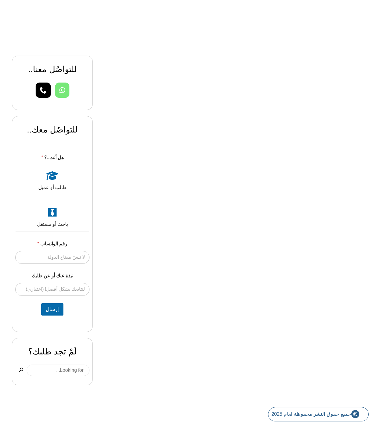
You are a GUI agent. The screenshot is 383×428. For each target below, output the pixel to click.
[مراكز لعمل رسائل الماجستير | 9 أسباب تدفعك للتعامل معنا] (241, 94)
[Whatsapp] (62, 90)
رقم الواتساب (52, 243)
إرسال (52, 309)
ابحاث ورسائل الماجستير (340, 169)
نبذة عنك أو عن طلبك (52, 275)
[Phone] (43, 90)
